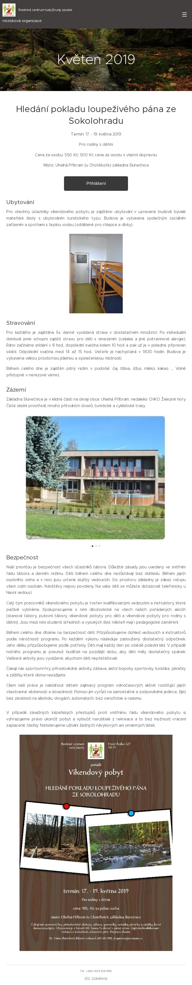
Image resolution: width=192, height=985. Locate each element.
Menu (185, 14)
